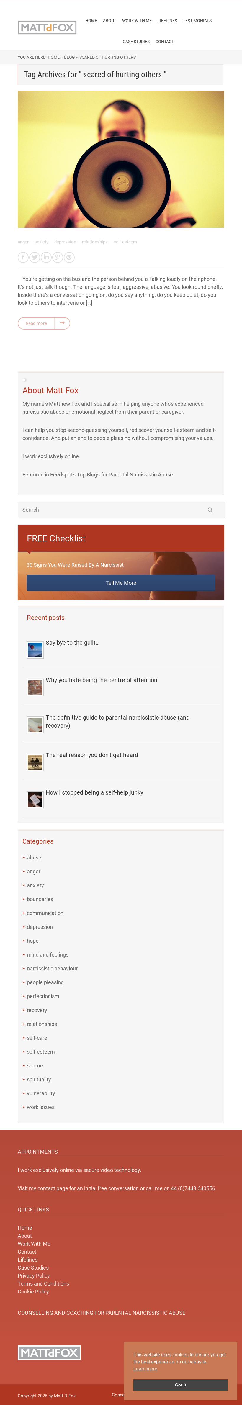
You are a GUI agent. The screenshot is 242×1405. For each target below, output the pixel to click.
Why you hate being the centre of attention (101, 680)
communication (45, 913)
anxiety (42, 242)
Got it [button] (180, 1385)
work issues (41, 1107)
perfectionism (43, 996)
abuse (34, 857)
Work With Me (137, 20)
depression (65, 242)
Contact (165, 41)
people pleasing (45, 982)
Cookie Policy (33, 1291)
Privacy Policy (34, 1276)
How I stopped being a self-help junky (94, 792)
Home (91, 20)
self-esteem (125, 242)
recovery (37, 1010)
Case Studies (136, 41)
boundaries (40, 899)
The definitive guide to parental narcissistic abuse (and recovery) (117, 721)
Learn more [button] (145, 1368)
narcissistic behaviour (52, 968)
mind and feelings (47, 955)
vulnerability (41, 1093)
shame (35, 1065)
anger (24, 242)
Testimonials (197, 20)
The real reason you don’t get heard (92, 755)
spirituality (39, 1079)
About (109, 20)
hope (33, 941)
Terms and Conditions (43, 1283)
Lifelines (167, 20)
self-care (37, 1038)
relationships (95, 242)
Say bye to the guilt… (72, 642)
